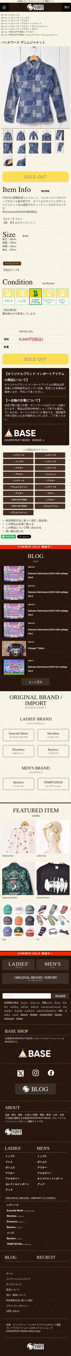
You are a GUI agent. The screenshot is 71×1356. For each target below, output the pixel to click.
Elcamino (16, 1221)
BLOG (11, 1257)
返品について (12, 1289)
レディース (14, 15)
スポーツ (35, 1007)
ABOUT (12, 1107)
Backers (24, 1014)
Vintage (19, 1018)
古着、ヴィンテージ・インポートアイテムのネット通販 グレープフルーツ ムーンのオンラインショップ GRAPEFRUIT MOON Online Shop (34, 1327)
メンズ (10, 1233)
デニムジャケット (40, 26)
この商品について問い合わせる (23, 527)
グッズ (9, 1190)
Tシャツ (24, 1002)
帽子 (61, 1010)
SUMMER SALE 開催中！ (35, 547)
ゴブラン (25, 1007)
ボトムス (10, 1167)
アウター (25, 20)
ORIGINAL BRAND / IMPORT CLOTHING (30, 1198)
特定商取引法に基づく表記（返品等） (27, 520)
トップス (25, 18)
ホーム (4, 15)
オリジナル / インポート (50, 1178)
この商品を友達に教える (20, 523)
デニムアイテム (33, 35)
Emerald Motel (46, 1014)
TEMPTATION (19, 1244)
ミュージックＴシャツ (51, 1007)
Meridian (34, 1014)
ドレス (9, 1162)
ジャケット (37, 23)
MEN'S (43, 1148)
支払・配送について (16, 1295)
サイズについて (13, 1284)
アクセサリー (12, 1178)
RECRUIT (46, 1257)
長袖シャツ (47, 1002)
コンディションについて (18, 1279)
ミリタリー (30, 1010)
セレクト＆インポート (17, 1184)
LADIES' (13, 1148)
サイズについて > (12, 264)
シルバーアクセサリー (47, 1010)
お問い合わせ (12, 1311)
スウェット (35, 1002)
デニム (57, 1002)
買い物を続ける (14, 531)
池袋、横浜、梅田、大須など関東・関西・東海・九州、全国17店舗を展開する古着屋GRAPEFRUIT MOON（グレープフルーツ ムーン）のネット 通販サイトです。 (35, 1118)
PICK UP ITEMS (16, 32)
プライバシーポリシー (17, 1306)
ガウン (35, 29)
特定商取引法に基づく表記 (19, 1300)
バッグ (15, 1014)
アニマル (18, 1010)
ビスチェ (14, 1007)
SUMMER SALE (11, 1002)
